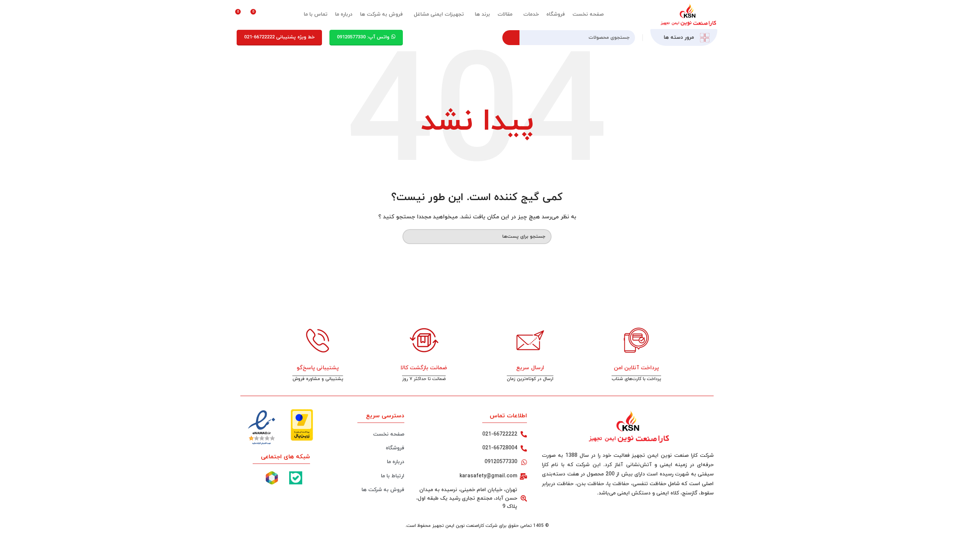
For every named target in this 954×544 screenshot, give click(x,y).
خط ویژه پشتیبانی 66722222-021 (279, 37)
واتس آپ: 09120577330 (363, 37)
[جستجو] (510, 37)
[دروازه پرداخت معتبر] (302, 424)
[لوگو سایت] (687, 14)
